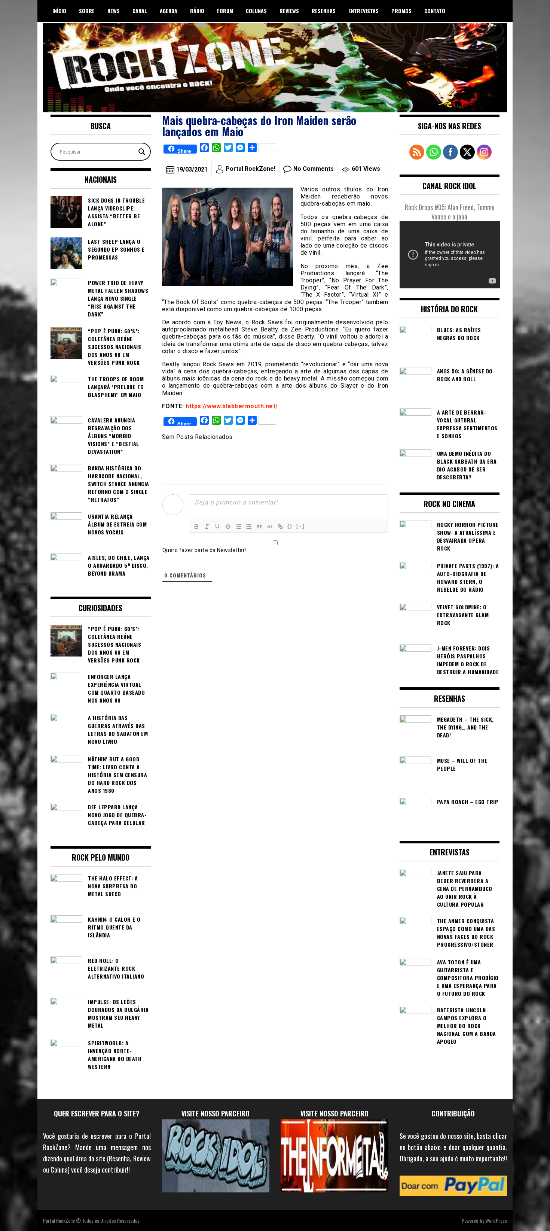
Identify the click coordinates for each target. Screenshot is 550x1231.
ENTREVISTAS (363, 11)
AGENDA (168, 11)
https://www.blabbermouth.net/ (232, 406)
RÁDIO (197, 11)
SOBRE (87, 11)
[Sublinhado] (217, 526)
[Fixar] (228, 526)
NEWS (113, 11)
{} (290, 526)
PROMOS (401, 11)
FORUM (225, 11)
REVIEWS (289, 11)
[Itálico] (207, 526)
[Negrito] (196, 526)
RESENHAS (324, 11)
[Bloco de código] (270, 526)
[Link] (280, 526)
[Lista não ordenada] (249, 526)
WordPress (496, 1220)
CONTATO (434, 11)
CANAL (139, 11)
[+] (300, 526)
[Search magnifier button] (142, 151)
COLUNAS (256, 11)
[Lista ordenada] (238, 526)
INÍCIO (59, 11)
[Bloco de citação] (259, 526)
